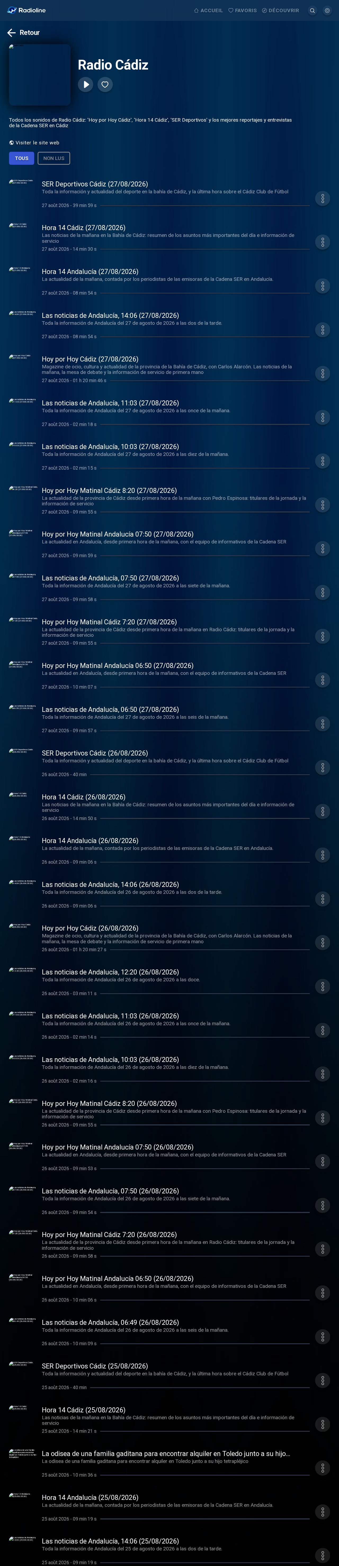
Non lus (53, 158)
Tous (21, 158)
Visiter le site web (38, 143)
